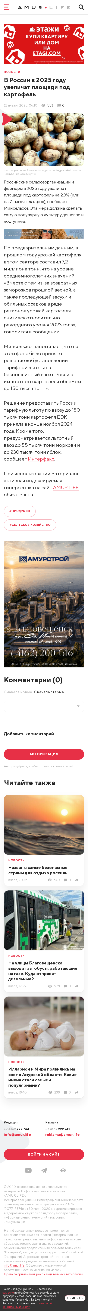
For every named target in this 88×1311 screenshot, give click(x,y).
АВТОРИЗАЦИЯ (44, 754)
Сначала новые (18, 692)
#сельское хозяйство (30, 524)
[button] (63, 1170)
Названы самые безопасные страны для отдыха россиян (37, 870)
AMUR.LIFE (66, 487)
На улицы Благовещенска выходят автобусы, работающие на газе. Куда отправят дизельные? (42, 970)
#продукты (19, 511)
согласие (8, 1292)
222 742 (57, 1129)
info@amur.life (17, 1134)
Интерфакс (41, 459)
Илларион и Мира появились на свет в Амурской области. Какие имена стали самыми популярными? (42, 1077)
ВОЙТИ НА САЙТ (44, 1154)
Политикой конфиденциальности (27, 1305)
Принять (75, 1298)
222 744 (16, 1129)
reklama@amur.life (62, 1134)
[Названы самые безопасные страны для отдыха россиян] (77, 880)
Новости (12, 72)
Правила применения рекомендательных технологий (43, 1274)
